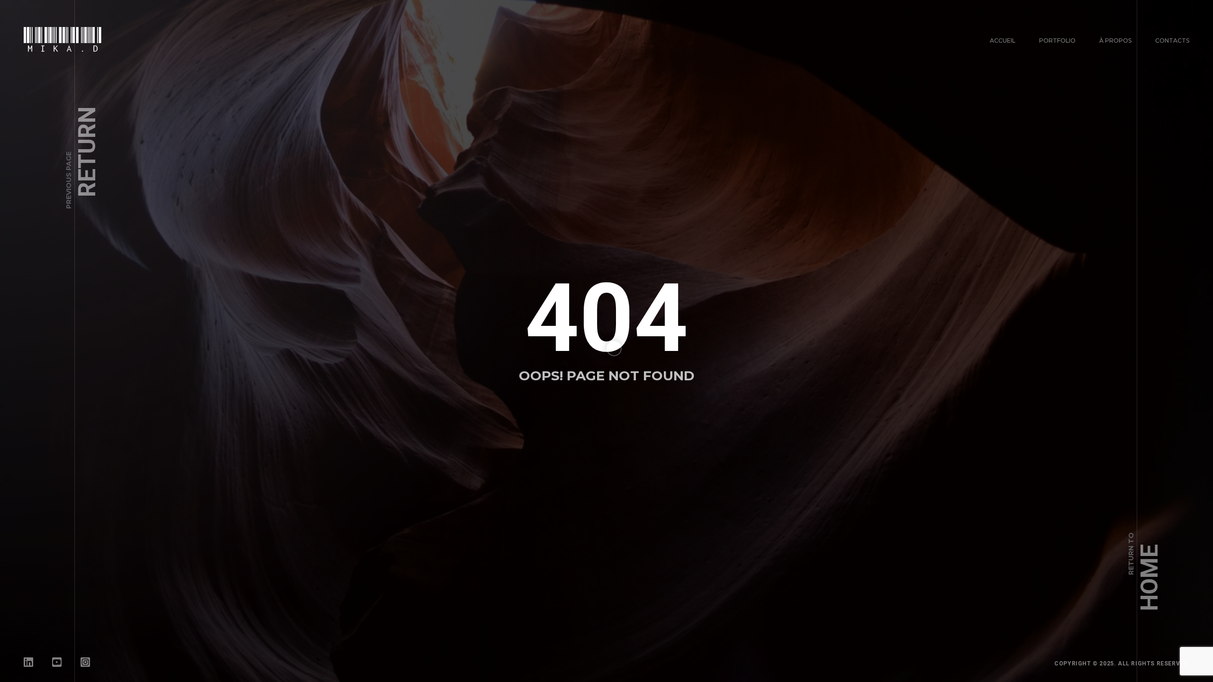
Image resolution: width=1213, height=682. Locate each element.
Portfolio (1057, 40)
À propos (1115, 40)
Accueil (1002, 40)
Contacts (1172, 40)
